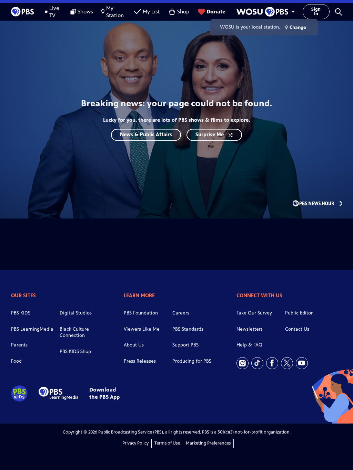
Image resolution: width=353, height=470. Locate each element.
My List (151, 11)
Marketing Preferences (208, 443)
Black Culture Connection (74, 332)
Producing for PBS (191, 361)
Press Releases (140, 361)
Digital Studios (76, 313)
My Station (115, 12)
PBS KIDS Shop (75, 351)
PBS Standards (187, 329)
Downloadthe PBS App (104, 393)
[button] (338, 12)
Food (16, 361)
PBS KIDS (20, 313)
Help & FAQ (249, 345)
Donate (215, 11)
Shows (85, 11)
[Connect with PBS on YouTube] (302, 363)
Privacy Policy (135, 443)
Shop (183, 11)
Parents (19, 345)
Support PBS (185, 345)
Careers (180, 313)
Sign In (316, 12)
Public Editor (299, 313)
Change (298, 27)
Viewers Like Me (142, 329)
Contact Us (297, 329)
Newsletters (249, 329)
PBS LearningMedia (32, 329)
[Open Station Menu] (264, 12)
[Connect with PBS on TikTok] (257, 363)
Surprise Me (209, 134)
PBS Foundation (141, 313)
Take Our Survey (254, 313)
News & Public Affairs (146, 134)
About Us (134, 345)
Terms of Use (167, 443)
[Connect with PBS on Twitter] (287, 363)
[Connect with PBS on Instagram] (242, 363)
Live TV (54, 12)
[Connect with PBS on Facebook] (272, 363)
